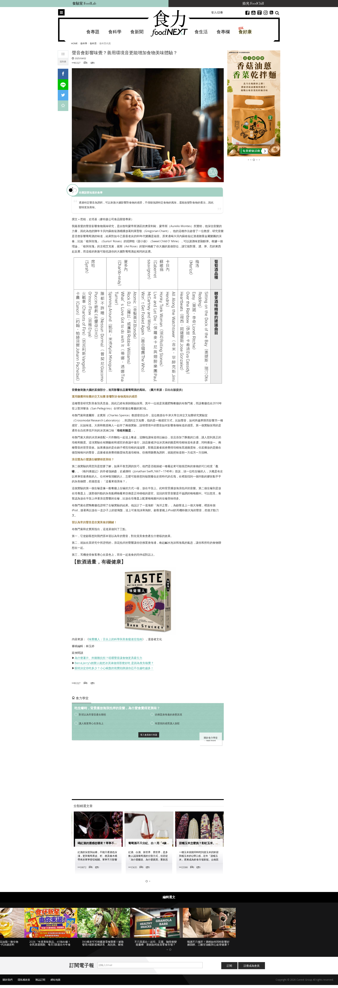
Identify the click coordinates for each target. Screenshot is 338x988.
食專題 (92, 32)
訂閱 (229, 965)
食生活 (201, 32)
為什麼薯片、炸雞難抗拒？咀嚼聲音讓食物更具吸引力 (108, 658)
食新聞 (136, 32)
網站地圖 (55, 979)
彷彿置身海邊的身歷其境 (168, 714)
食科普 (93, 43)
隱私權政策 (24, 979)
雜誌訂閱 (40, 979)
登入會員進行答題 (148, 734)
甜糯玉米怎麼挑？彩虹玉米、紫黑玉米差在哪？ (207, 843)
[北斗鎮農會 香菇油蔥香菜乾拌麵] (253, 103)
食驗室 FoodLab (84, 3)
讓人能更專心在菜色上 (91, 723)
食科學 (114, 32)
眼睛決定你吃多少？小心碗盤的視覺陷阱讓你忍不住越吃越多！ (114, 668)
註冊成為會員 (251, 965)
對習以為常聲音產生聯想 (92, 714)
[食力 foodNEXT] (169, 23)
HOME (74, 43)
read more (211, 740)
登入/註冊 (217, 12)
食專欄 (223, 32)
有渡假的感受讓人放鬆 (167, 723)
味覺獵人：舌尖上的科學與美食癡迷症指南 (115, 639)
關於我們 (7, 979)
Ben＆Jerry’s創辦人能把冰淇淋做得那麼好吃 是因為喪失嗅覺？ (114, 663)
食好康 (245, 32)
